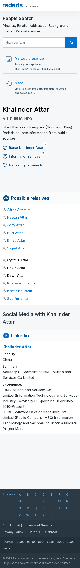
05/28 (6, 548)
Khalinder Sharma (21, 283)
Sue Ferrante (17, 298)
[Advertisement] (40, 182)
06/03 (21, 541)
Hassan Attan (17, 217)
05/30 (60, 541)
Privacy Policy (13, 532)
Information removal (25, 156)
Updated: (8, 541)
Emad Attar (16, 240)
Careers (34, 532)
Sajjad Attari (17, 248)
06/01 (40, 541)
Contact (51, 532)
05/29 (70, 541)
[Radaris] (13, 5)
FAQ (19, 525)
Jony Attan (16, 225)
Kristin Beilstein (19, 291)
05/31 (50, 541)
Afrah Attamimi (19, 210)
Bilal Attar (15, 233)
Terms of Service (39, 525)
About (7, 525)
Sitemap (9, 494)
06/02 (31, 541)
